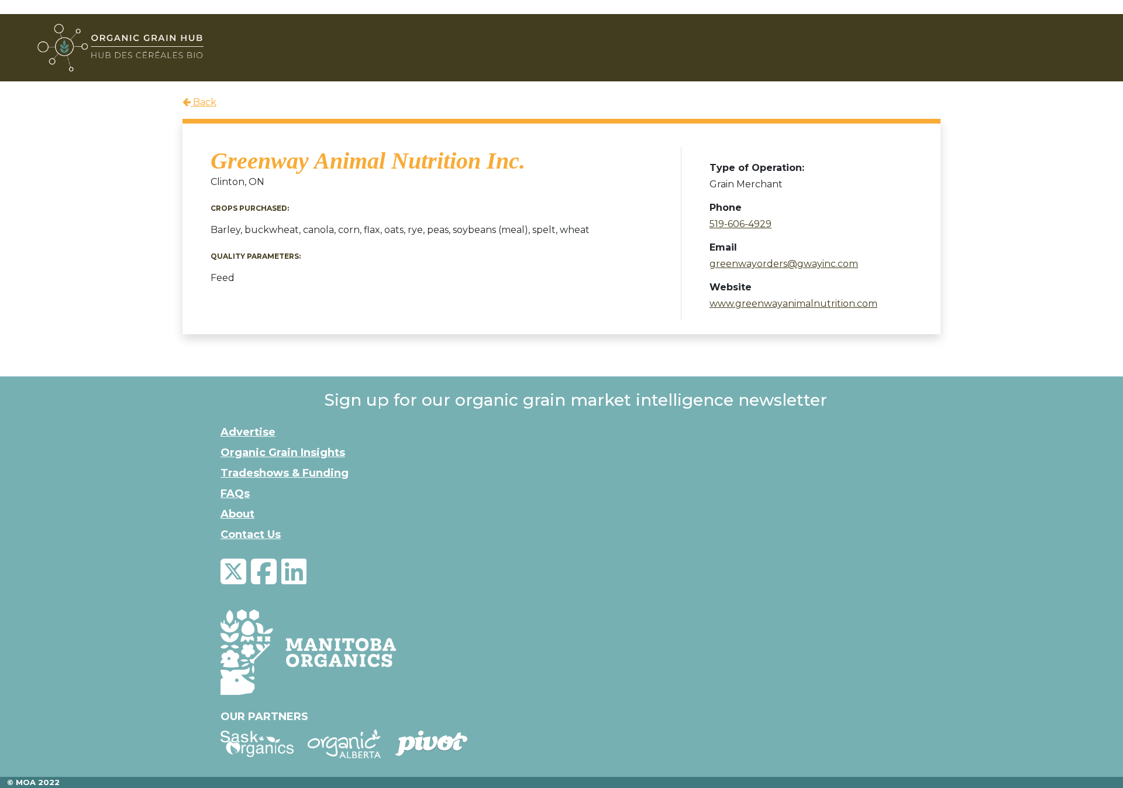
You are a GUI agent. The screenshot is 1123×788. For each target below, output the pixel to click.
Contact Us (251, 534)
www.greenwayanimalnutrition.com (793, 303)
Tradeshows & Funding (285, 473)
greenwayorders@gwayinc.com (783, 263)
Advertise (248, 432)
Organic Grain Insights (283, 452)
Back (203, 102)
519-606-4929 (740, 223)
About (237, 514)
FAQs (235, 493)
